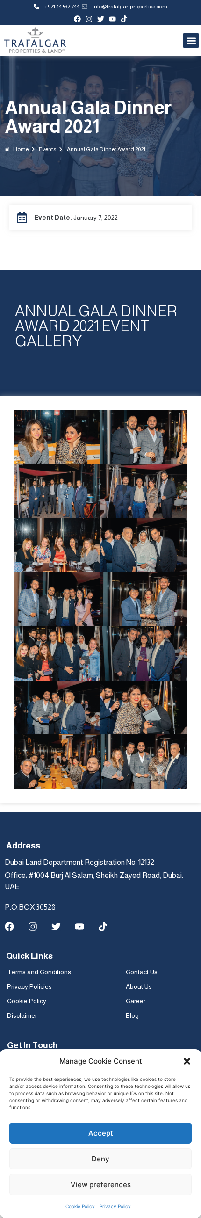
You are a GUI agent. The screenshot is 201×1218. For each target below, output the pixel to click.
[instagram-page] (89, 18)
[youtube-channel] (112, 18)
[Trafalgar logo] (35, 40)
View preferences (101, 1184)
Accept (100, 1133)
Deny (100, 1158)
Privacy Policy (115, 1206)
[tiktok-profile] (124, 18)
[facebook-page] (77, 18)
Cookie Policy (80, 1206)
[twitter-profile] (100, 18)
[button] (187, 1061)
